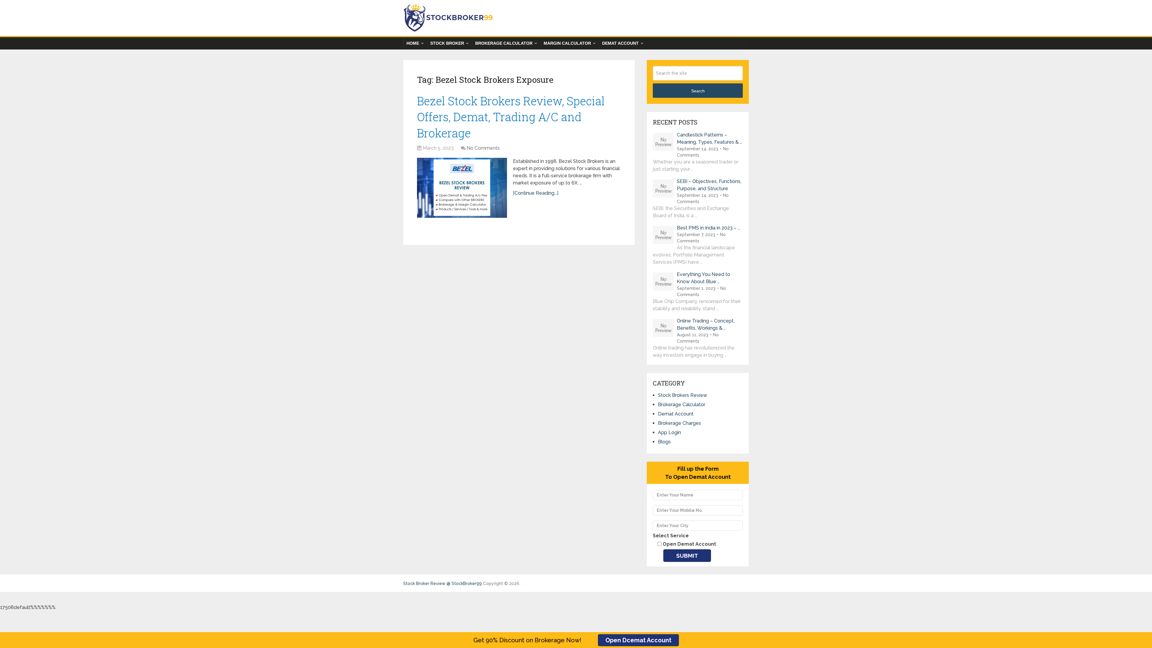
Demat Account (620, 43)
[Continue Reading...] (535, 193)
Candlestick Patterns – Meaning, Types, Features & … (709, 138)
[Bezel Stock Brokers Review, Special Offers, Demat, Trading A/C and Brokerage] (462, 188)
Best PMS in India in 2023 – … (708, 228)
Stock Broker (447, 43)
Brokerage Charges (679, 423)
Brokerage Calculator (503, 43)
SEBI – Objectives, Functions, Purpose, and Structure (709, 184)
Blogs (664, 442)
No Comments (483, 148)
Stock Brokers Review (682, 395)
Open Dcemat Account (638, 640)
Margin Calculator (567, 43)
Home (412, 43)
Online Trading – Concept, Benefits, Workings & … (705, 324)
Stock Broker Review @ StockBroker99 (442, 583)
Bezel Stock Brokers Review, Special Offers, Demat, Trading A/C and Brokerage (511, 116)
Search (698, 90)
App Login (669, 432)
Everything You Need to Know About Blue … (703, 278)
